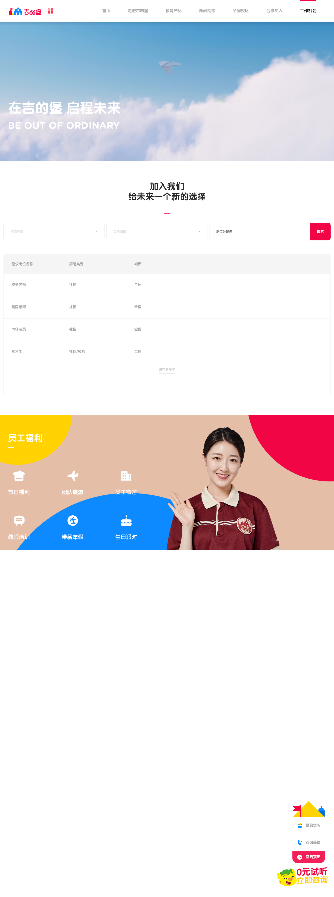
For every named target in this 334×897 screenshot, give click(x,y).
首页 (106, 10)
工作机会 (308, 10)
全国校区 (241, 10)
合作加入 (274, 10)
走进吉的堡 (138, 10)
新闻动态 (207, 10)
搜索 (320, 231)
